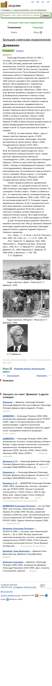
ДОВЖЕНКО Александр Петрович (19, 506)
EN (32, 2)
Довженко (7, 402)
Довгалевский (13, 375)
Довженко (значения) (13, 562)
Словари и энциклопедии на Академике (24, 10)
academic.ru (11, 4)
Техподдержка (18, 587)
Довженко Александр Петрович (18, 528)
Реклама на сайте (30, 587)
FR (48, 2)
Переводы (38, 27)
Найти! (46, 15)
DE (38, 2)
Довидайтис (41, 375)
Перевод (20, 51)
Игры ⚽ (38, 32)
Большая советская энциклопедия (26, 22)
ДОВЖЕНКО (8, 416)
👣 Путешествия (7, 591)
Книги (14, 32)
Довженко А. (9, 472)
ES (43, 2)
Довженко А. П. (10, 461)
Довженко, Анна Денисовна (16, 551)
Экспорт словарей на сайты (10, 595)
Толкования (14, 27)
